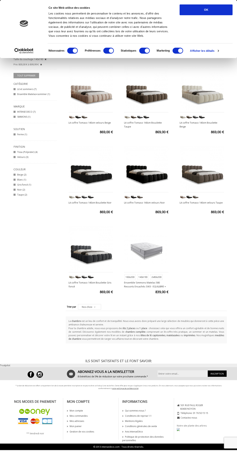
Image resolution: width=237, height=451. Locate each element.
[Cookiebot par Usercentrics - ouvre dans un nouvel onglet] (24, 51)
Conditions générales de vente (141, 426)
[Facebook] (31, 374)
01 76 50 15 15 (200, 413)
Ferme (22, 134)
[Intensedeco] (39, 374)
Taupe (22, 194)
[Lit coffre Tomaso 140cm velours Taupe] (202, 167)
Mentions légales (134, 421)
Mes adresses (77, 421)
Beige (21, 174)
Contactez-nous (189, 417)
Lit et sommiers (26, 89)
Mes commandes (79, 415)
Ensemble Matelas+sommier (33, 94)
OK (206, 9)
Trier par (71, 306)
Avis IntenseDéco (134, 431)
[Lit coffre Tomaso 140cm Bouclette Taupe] (146, 87)
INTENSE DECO (26, 111)
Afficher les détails (202, 50)
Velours (22, 157)
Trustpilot (5, 365)
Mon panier (76, 426)
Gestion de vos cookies (82, 431)
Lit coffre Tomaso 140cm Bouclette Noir (90, 202)
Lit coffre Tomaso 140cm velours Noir (144, 202)
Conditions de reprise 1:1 (138, 415)
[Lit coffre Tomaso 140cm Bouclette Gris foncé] (91, 247)
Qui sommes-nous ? (135, 410)
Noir (21, 189)
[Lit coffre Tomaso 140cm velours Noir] (146, 167)
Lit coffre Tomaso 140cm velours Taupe (201, 202)
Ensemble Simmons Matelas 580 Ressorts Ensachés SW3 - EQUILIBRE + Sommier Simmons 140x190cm (145, 286)
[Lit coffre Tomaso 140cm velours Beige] (91, 87)
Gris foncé (24, 184)
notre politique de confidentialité (125, 388)
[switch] (108, 51)
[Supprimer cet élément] (45, 59)
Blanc (21, 179)
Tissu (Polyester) (27, 152)
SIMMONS (23, 116)
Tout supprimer (26, 75)
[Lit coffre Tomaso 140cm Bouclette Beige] (202, 87)
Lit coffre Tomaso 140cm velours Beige (90, 122)
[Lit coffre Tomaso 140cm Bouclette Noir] (91, 167)
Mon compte (76, 410)
